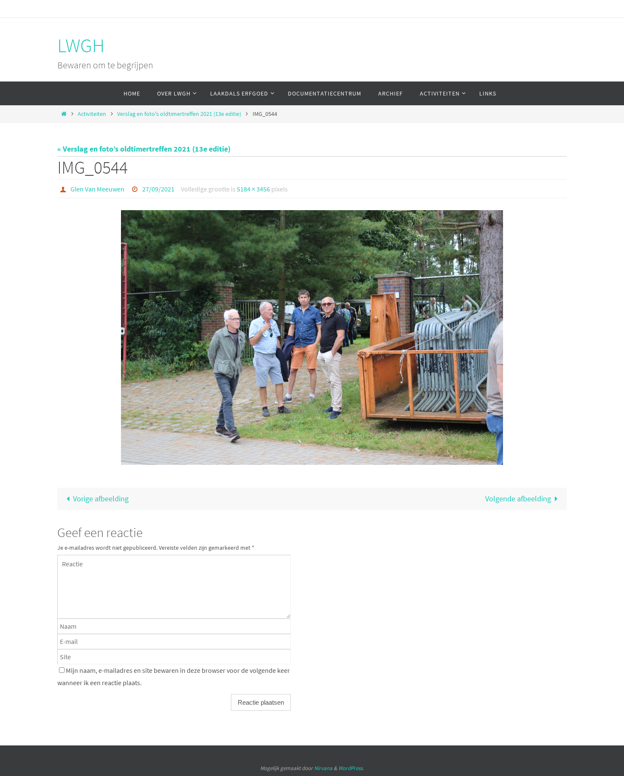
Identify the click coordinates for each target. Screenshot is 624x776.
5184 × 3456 (253, 189)
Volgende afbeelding (518, 498)
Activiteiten (92, 114)
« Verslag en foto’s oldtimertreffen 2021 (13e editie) (143, 149)
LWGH (80, 45)
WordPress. (351, 768)
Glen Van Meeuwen (97, 189)
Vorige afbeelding (101, 498)
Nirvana (323, 768)
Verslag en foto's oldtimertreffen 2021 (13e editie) (179, 114)
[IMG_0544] (312, 337)
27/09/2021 (158, 189)
